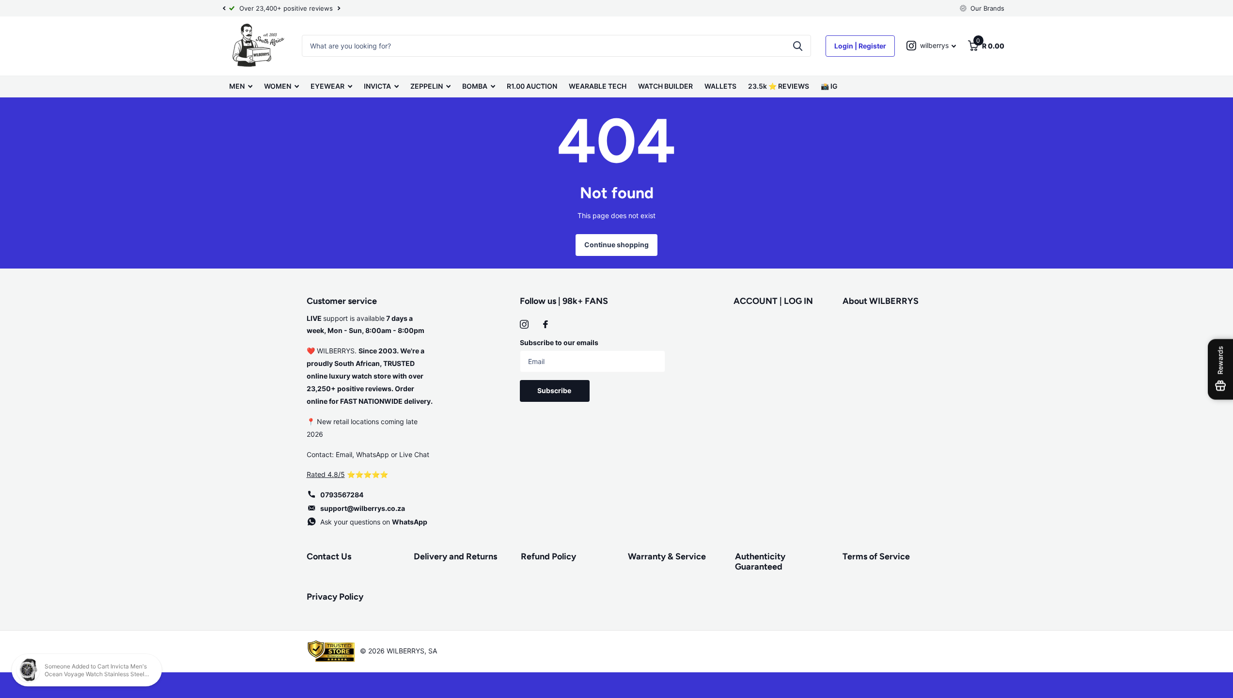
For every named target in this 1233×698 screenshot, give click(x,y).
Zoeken (797, 46)
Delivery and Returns (455, 556)
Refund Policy (548, 556)
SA (432, 651)
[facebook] (545, 324)
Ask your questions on (373, 522)
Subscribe (555, 390)
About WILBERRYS (881, 301)
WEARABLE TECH (597, 86)
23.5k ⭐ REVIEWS (778, 86)
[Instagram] (524, 324)
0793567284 (341, 495)
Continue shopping (616, 244)
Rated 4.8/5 (326, 474)
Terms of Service (876, 556)
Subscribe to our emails (559, 342)
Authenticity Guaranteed (760, 561)
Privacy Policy (335, 596)
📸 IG (829, 86)
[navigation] (224, 8)
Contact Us (329, 556)
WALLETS (720, 86)
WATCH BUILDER (665, 86)
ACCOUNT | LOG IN (773, 301)
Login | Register (860, 46)
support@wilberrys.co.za (362, 508)
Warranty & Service (667, 556)
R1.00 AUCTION (532, 86)
